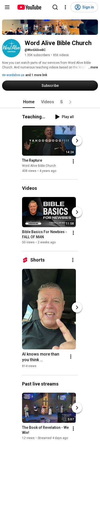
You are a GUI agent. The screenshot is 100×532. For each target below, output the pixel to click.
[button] (70, 102)
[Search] (55, 7)
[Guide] (7, 7)
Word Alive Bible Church (39, 166)
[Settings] (65, 7)
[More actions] (73, 161)
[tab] (29, 102)
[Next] (77, 140)
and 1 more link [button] (36, 75)
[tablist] (50, 102)
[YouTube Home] (29, 7)
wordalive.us (15, 75)
